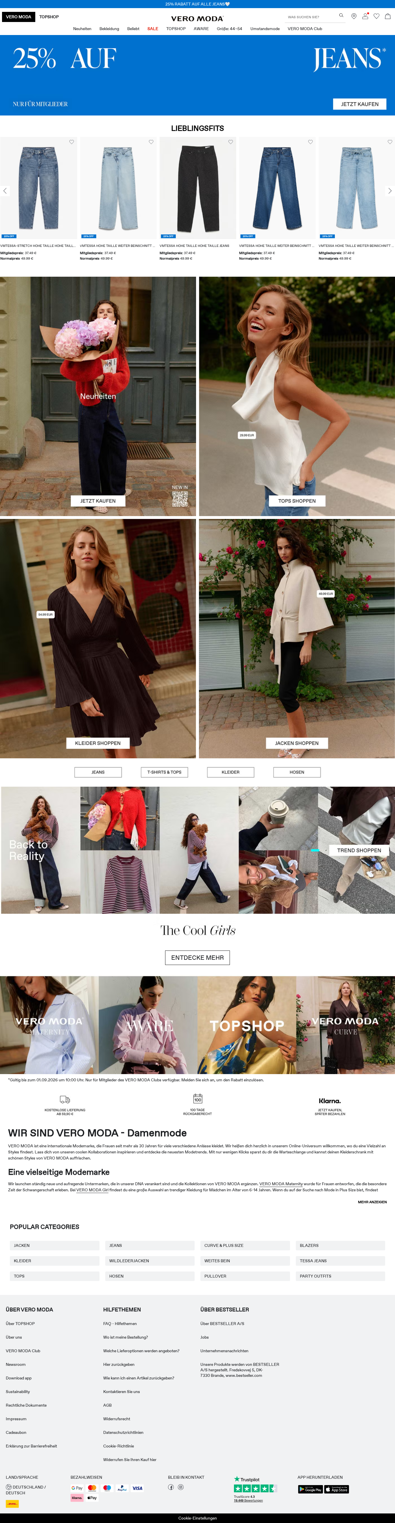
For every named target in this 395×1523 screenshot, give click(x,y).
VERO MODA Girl (92, 1190)
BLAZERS (309, 1245)
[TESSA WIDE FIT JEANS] (197, 850)
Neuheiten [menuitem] (82, 28)
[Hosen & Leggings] (296, 772)
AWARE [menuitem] (201, 28)
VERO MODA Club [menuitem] (305, 28)
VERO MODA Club (23, 1350)
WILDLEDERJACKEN (129, 1260)
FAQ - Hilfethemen (120, 1323)
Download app (19, 1378)
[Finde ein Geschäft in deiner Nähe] (354, 17)
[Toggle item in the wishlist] (71, 142)
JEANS (115, 1245)
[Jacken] (297, 698)
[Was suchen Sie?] (341, 15)
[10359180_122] (297, 578)
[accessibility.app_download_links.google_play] (311, 1493)
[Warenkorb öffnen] (388, 17)
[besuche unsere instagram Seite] (181, 1488)
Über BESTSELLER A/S (222, 1323)
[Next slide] (390, 191)
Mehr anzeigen (372, 1202)
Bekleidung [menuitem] (109, 28)
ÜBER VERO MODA (29, 1310)
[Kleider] (98, 698)
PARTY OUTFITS (315, 1276)
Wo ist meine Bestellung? (125, 1337)
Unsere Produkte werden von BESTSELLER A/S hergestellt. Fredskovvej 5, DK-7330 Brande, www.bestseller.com (239, 1370)
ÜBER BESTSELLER (224, 1310)
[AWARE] (148, 1024)
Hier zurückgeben (118, 1364)
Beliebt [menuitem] (133, 28)
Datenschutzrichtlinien (123, 1432)
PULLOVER (215, 1276)
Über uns (14, 1337)
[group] (38, 202)
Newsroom (16, 1364)
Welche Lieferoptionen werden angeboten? (141, 1350)
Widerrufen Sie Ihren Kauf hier (129, 1459)
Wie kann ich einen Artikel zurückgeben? (138, 1378)
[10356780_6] (297, 336)
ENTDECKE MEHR (197, 957)
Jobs (204, 1337)
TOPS (19, 1276)
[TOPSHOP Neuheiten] (247, 1024)
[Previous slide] (5, 191)
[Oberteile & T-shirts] (297, 456)
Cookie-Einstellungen (197, 1518)
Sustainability (18, 1391)
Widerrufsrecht (116, 1418)
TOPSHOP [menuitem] (176, 28)
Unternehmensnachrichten (224, 1350)
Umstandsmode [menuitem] (265, 28)
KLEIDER (22, 1260)
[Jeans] (197, 75)
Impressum (16, 1418)
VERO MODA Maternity (281, 1183)
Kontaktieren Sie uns (121, 1391)
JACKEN (21, 1245)
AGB (107, 1405)
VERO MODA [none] (18, 16)
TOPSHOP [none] (49, 16)
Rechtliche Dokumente (26, 1405)
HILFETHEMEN (122, 1310)
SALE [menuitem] (152, 28)
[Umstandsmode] (49, 1024)
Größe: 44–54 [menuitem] (229, 28)
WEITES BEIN (217, 1260)
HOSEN (116, 1276)
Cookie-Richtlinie (118, 1446)
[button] (38, 188)
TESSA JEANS (313, 1260)
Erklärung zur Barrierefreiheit (31, 1446)
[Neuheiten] (98, 396)
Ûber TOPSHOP (20, 1323)
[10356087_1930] (98, 578)
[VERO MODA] (197, 19)
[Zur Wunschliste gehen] (376, 17)
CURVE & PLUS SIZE (223, 1245)
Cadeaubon (16, 1432)
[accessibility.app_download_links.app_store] (337, 1493)
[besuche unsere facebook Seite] (171, 1488)
